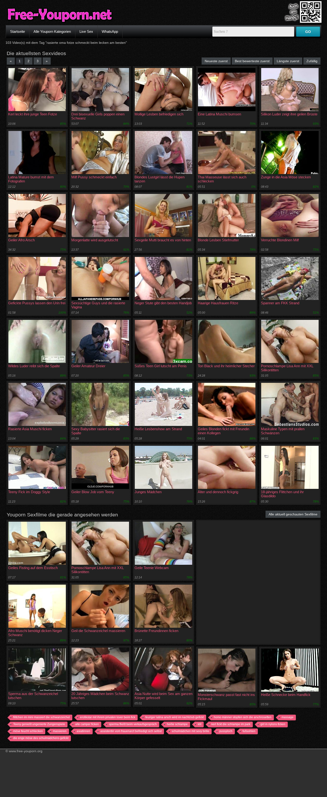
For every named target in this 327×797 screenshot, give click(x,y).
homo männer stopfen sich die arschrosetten (242, 717)
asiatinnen (83, 731)
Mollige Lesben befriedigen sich (159, 114)
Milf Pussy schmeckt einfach (94, 177)
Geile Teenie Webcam (152, 568)
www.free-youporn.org (25, 751)
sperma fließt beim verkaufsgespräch (133, 724)
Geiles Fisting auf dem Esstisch (33, 568)
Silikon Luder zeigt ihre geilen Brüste (289, 114)
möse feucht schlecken (28, 731)
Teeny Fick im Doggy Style (29, 492)
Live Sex (86, 31)
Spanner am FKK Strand (280, 303)
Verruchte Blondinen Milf (280, 240)
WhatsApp (110, 31)
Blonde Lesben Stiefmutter (218, 240)
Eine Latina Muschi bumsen (219, 114)
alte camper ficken (87, 724)
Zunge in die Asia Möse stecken (286, 177)
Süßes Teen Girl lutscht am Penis (161, 366)
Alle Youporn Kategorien (52, 31)
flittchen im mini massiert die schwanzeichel (41, 717)
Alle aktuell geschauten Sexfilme (293, 514)
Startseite (17, 31)
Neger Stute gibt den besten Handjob (163, 303)
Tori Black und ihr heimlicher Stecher (226, 366)
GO (308, 32)
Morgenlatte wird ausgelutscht (94, 240)
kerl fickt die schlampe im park (230, 724)
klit (199, 724)
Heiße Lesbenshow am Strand (158, 429)
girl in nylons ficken (272, 724)
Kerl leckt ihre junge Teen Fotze (32, 114)
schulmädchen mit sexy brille (190, 731)
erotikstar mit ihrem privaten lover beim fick (107, 717)
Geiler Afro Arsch (21, 240)
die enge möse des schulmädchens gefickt (40, 738)
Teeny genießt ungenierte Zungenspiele (39, 724)
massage (287, 717)
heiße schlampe (177, 724)
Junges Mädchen (148, 492)
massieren (60, 731)
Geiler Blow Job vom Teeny (92, 492)
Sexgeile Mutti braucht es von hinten (163, 240)
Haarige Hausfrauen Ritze (218, 303)
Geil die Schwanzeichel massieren (98, 631)
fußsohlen (248, 731)
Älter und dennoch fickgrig (218, 492)
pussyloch (225, 731)
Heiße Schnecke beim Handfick (285, 695)
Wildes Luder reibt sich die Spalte (34, 366)
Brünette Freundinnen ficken (156, 631)
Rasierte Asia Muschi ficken (30, 429)
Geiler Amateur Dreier (88, 366)
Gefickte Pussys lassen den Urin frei (36, 303)
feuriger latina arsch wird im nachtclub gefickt (174, 717)
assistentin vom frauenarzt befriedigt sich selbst (131, 731)
